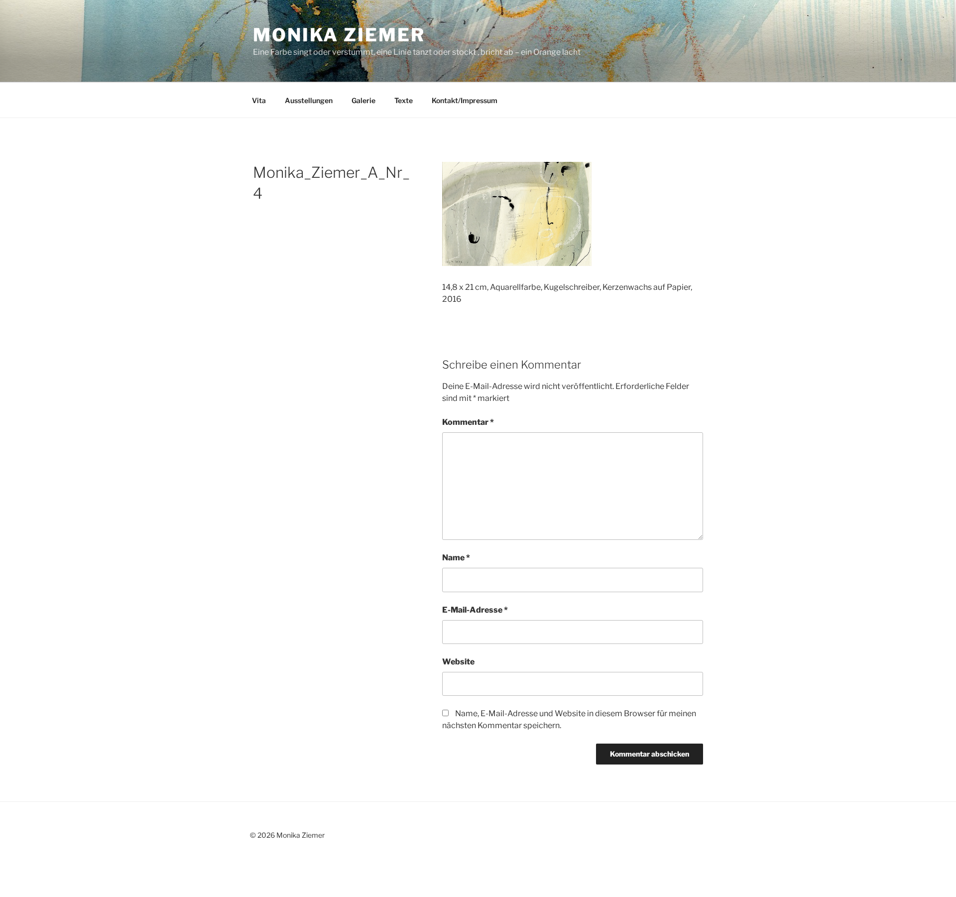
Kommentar (468, 422)
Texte (403, 100)
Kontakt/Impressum (464, 100)
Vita (259, 100)
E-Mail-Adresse (475, 610)
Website (458, 661)
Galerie (363, 100)
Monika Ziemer (339, 35)
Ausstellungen (309, 100)
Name (456, 557)
